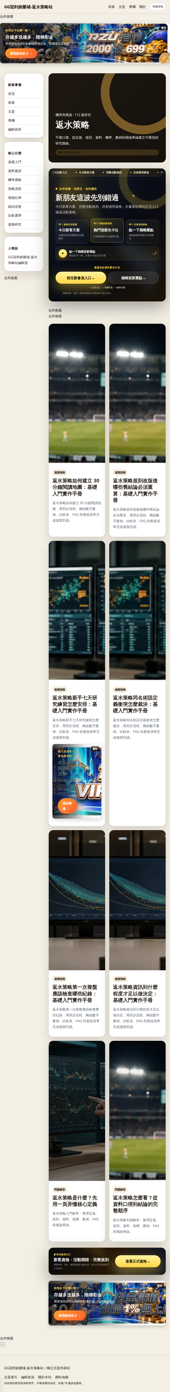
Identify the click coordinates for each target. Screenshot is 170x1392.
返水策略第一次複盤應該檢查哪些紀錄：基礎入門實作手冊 (74, 993)
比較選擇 (14, 215)
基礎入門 (14, 162)
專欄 (132, 6)
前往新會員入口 (81, 277)
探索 (111, 6)
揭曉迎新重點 (133, 277)
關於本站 (44, 1377)
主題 (122, 6)
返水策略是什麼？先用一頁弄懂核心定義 (74, 1200)
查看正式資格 (138, 1261)
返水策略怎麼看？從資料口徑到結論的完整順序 (135, 1204)
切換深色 (157, 6)
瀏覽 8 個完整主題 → (69, 152)
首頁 (11, 93)
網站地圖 (61, 1377)
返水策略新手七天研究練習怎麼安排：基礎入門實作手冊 (74, 704)
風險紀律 (14, 197)
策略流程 (14, 188)
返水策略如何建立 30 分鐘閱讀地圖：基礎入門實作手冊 (75, 487)
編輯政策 (14, 129)
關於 (142, 6)
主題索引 (10, 1377)
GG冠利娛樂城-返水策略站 (28, 7)
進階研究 (14, 224)
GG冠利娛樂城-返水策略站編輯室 (22, 260)
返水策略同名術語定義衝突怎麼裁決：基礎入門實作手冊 (135, 704)
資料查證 (14, 171)
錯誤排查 (14, 206)
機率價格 (14, 179)
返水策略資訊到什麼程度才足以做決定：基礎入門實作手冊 (135, 993)
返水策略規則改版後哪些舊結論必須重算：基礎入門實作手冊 (135, 490)
